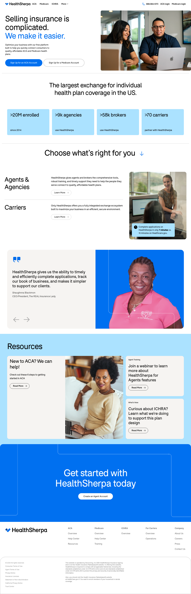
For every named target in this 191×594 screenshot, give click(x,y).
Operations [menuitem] (151, 539)
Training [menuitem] (98, 544)
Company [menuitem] (179, 528)
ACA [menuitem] (70, 528)
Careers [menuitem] (178, 539)
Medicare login (179, 4)
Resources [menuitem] (73, 544)
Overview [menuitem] (72, 533)
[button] (16, 319)
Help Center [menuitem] (73, 539)
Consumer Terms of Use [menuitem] (13, 566)
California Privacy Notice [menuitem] (13, 583)
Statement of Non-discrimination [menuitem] (16, 580)
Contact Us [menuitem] (180, 549)
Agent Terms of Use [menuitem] (12, 570)
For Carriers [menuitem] (151, 528)
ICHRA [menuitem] (124, 528)
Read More (18, 386)
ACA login (165, 4)
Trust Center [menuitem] (9, 586)
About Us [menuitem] (179, 533)
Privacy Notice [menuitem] (10, 573)
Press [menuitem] (177, 544)
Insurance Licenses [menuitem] (12, 576)
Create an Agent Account (95, 496)
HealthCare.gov (72, 579)
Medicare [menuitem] (99, 528)
